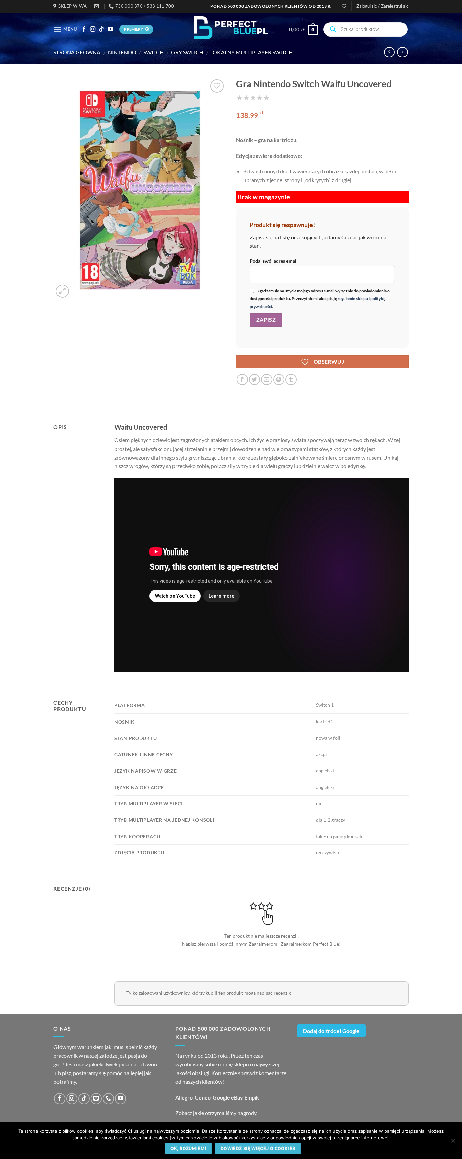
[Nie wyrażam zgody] (453, 1142)
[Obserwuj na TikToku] (101, 29)
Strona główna (76, 52)
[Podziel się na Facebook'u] (242, 379)
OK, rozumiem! (188, 1148)
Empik (251, 1097)
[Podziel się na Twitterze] (254, 379)
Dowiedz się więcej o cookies (258, 1148)
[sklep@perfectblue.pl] (97, 6)
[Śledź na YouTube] (110, 29)
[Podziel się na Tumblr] (291, 379)
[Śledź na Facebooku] (84, 29)
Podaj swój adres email (274, 261)
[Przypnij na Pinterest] (278, 379)
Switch (153, 52)
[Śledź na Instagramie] (92, 29)
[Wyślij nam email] (96, 1098)
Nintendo (122, 52)
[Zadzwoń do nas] (108, 1098)
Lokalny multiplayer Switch (251, 52)
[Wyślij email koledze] (266, 379)
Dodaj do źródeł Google (331, 1031)
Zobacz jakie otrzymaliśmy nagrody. (216, 1113)
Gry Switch (187, 52)
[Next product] (389, 52)
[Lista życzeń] (344, 6)
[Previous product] (402, 52)
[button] (382, 6)
